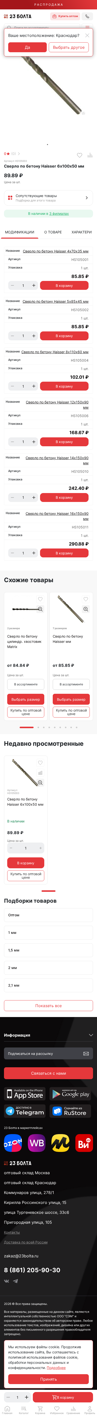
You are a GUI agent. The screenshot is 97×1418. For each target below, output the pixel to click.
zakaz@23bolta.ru (21, 1255)
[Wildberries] (37, 1143)
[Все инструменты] (84, 1143)
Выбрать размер (25, 699)
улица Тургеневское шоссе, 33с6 (36, 1212)
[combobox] (42, 27)
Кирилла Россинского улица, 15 (35, 1202)
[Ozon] (13, 1143)
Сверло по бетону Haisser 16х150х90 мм (57, 516)
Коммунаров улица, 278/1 (29, 1192)
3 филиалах (59, 213)
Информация (17, 1035)
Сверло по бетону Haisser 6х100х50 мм (25, 801)
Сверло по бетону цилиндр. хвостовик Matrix (24, 641)
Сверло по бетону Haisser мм (68, 639)
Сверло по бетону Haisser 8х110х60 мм (55, 352)
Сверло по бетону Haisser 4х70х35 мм (56, 251)
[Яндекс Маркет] (60, 1143)
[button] (87, 28)
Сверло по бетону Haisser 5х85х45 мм (56, 301)
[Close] (87, 35)
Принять (48, 1379)
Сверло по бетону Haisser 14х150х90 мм (57, 460)
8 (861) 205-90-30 (32, 1270)
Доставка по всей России (26, 1242)
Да (27, 47)
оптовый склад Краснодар (30, 1182)
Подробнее (56, 1368)
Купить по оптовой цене (25, 712)
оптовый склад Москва (27, 1172)
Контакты (12, 1232)
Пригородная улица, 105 (28, 1222)
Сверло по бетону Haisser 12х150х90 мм (57, 404)
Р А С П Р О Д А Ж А (48, 4)
